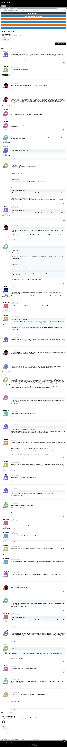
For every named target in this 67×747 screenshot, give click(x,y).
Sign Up (64, 4)
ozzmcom (6, 394)
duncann (6, 286)
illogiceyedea (6, 410)
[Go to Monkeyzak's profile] (6, 306)
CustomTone (41, 2)
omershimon (6, 613)
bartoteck (6, 439)
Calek (6, 133)
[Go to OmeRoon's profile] (6, 587)
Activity (9, 6)
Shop (59, 2)
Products (34, 2)
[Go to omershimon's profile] (6, 617)
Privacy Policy (10, 742)
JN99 (6, 678)
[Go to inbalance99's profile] (6, 523)
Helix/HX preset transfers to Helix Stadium (33, 19)
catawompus (6, 630)
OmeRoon (6, 584)
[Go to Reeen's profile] (6, 477)
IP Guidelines (16, 742)
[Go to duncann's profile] (6, 290)
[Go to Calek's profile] (6, 137)
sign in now (25, 717)
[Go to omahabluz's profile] (6, 574)
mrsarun (6, 162)
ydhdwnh (6, 362)
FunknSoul (6, 375)
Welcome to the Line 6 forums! (33, 13)
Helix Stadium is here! (33, 22)
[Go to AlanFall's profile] (6, 113)
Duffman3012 (6, 691)
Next (6, 48)
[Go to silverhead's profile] (6, 70)
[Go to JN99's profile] (6, 681)
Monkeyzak (6, 302)
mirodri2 (6, 665)
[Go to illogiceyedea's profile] (6, 413)
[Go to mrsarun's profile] (6, 165)
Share (4, 37)
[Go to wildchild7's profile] (6, 648)
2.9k (6, 294)
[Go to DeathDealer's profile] (3, 35)
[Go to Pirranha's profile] (6, 210)
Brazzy (6, 82)
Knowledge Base (8, 8)
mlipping (6, 502)
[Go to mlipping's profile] (6, 505)
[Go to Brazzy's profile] (6, 85)
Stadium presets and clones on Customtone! (33, 27)
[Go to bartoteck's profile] (6, 443)
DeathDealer (8, 34)
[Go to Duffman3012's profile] (6, 694)
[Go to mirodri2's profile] (6, 669)
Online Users (15, 8)
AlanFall (6, 109)
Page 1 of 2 (12, 48)
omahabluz (6, 571)
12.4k (6, 76)
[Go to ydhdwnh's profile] (6, 366)
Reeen (6, 474)
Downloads (48, 2)
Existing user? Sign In (57, 4)
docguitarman (6, 532)
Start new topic (51, 43)
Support (55, 2)
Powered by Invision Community (33, 745)
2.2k (6, 103)
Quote (14, 62)
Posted (14, 52)
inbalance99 (6, 519)
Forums (2, 8)
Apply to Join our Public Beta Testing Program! (33, 16)
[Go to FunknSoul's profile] (6, 379)
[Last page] (8, 48)
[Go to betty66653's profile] (6, 549)
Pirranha (6, 206)
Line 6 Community (7, 3)
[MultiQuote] (12, 62)
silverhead (6, 66)
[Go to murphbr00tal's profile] (6, 600)
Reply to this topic (60, 43)
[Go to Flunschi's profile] (6, 246)
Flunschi (6, 243)
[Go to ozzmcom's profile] (6, 397)
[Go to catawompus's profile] (6, 633)
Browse (3, 6)
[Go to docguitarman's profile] (6, 536)
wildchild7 (6, 644)
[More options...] (13, 51)
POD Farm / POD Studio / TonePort (16, 35)
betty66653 (6, 545)
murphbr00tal (6, 597)
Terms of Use (5, 742)
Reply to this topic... (10, 721)
